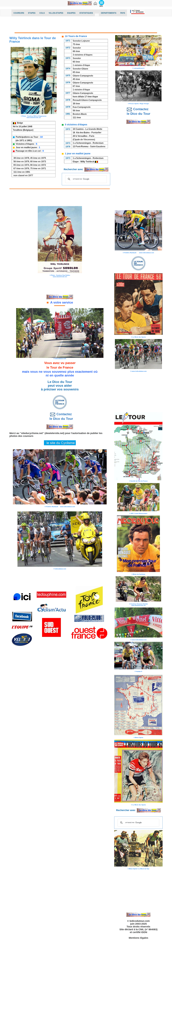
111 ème (77, 117)
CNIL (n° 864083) (147, 929)
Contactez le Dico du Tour (60, 416)
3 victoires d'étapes (82, 55)
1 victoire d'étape (81, 65)
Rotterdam (98, 143)
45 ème (76, 79)
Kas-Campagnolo (82, 107)
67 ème (76, 86)
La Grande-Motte (93, 129)
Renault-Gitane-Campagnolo (87, 100)
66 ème (76, 51)
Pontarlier (96, 132)
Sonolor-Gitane (80, 69)
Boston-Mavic (80, 114)
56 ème (76, 110)
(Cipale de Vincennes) (83, 139)
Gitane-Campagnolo (82, 76)
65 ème (76, 72)
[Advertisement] (86, 25)
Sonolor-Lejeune (81, 41)
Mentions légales (138, 938)
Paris (91, 136)
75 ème (76, 44)
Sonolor (77, 48)
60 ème (76, 62)
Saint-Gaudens (97, 146)
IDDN (144, 932)
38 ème (76, 103)
